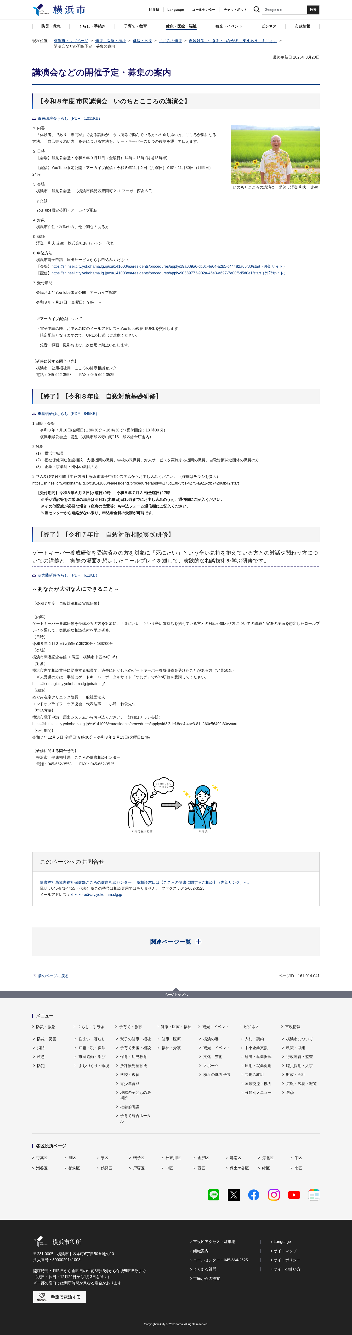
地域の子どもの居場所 (135, 1095)
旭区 (72, 1158)
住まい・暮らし (92, 1039)
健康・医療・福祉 (110, 41)
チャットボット (235, 9)
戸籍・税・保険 (92, 1048)
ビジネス (251, 1027)
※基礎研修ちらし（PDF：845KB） (68, 414)
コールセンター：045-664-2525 (220, 1260)
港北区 (268, 1158)
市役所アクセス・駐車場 (214, 1242)
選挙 (290, 1092)
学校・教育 (129, 1075)
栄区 (298, 1158)
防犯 (41, 1066)
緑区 (266, 1168)
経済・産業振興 (258, 1057)
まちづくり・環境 (94, 1066)
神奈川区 (173, 1158)
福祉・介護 (171, 1048)
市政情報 (293, 1027)
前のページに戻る (53, 976)
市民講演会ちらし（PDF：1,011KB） (70, 118)
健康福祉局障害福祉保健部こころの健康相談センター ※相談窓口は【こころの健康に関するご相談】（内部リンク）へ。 (145, 882)
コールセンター (204, 9)
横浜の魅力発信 (216, 1075)
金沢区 (203, 1158)
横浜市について (299, 1039)
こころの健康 (170, 41)
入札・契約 (254, 1039)
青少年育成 (129, 1084)
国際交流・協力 (258, 1084)
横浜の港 (211, 1039)
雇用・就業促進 (258, 1066)
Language (282, 1242)
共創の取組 (254, 1075)
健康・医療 (142, 41)
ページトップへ (176, 995)
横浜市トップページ (71, 41)
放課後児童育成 (133, 1066)
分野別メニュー (258, 1092)
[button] (176, 942)
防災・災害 (46, 1039)
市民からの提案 (206, 1278)
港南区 (235, 1158)
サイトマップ (285, 1251)
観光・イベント (215, 1027)
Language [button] (175, 9)
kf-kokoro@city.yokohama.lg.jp (96, 895)
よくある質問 (204, 1269)
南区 (298, 1168)
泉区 (104, 1158)
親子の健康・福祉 (135, 1039)
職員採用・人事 (299, 1066)
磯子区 (139, 1158)
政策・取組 (295, 1048)
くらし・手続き (91, 1027)
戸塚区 (139, 1168)
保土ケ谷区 (239, 1168)
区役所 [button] (154, 9)
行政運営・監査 (299, 1057)
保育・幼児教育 (133, 1057)
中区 (169, 1168)
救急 (41, 1057)
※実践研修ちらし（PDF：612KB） (68, 575)
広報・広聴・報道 (301, 1084)
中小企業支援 (256, 1048)
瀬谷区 (42, 1168)
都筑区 (74, 1168)
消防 (41, 1048)
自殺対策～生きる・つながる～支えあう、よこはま (233, 41)
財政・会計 (295, 1075)
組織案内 (201, 1251)
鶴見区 (106, 1168)
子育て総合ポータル (135, 1118)
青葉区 (42, 1158)
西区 (201, 1168)
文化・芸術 (212, 1057)
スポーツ (211, 1066)
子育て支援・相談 (135, 1048)
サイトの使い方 (287, 1269)
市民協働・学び (92, 1057)
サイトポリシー (287, 1260)
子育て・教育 (130, 1027)
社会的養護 (129, 1107)
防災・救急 (45, 1027)
